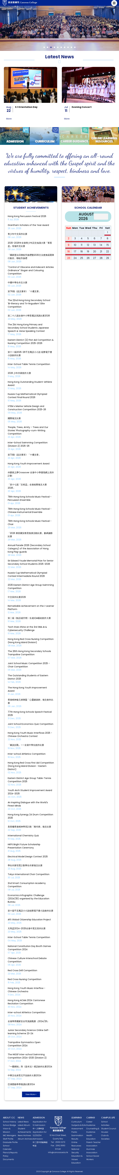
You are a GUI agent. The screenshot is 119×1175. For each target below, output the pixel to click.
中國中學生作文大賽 (17, 282)
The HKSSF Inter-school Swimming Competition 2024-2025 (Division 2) (27, 1056)
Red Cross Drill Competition (22, 970)
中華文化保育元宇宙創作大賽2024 (24, 1075)
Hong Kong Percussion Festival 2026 (27, 216)
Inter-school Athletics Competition (27, 753)
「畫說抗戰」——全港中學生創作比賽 (26, 745)
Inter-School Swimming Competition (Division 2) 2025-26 (28, 444)
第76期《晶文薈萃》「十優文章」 (24, 291)
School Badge (9, 1125)
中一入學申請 (38, 1128)
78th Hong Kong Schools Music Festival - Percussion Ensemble (29, 498)
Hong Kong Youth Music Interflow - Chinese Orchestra (26, 990)
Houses (104, 1132)
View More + (31, 1094)
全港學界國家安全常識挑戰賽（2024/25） (28, 1021)
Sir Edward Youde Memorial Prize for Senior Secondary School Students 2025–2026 (30, 562)
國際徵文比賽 (14, 418)
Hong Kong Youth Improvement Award (28, 463)
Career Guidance (74, 141)
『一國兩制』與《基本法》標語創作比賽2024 (30, 1066)
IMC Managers (9, 1135)
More (9, 118)
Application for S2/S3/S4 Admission (39, 1135)
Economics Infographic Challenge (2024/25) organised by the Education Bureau (28, 898)
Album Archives (25, 1139)
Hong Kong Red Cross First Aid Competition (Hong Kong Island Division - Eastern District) (31, 766)
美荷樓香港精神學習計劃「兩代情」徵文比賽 (29, 826)
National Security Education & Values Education (76, 1156)
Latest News (23, 1121)
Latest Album (24, 1125)
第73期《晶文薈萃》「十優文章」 (24, 454)
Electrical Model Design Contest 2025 (28, 856)
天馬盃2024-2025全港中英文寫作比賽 (27, 928)
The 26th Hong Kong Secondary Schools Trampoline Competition (29, 653)
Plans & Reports (10, 1152)
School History (9, 1121)
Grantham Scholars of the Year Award (28, 225)
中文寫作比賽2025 (17, 597)
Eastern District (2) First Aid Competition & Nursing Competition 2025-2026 (31, 341)
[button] (44, 47)
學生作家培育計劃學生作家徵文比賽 (25, 865)
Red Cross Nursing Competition (24, 979)
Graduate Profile (10, 1142)
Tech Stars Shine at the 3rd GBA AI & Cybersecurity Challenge (27, 628)
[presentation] (4, 96)
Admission (15, 141)
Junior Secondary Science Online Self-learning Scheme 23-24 (28, 1032)
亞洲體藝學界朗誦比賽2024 (21, 1084)
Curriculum (44, 141)
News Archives (24, 1135)
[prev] (97, 217)
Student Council (108, 1128)
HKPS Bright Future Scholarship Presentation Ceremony (24, 846)
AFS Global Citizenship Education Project (29, 919)
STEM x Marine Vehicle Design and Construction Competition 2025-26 (27, 408)
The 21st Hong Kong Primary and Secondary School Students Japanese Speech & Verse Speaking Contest (28, 328)
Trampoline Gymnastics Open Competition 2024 (24, 1044)
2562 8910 (60, 1145)
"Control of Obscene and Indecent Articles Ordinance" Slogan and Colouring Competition (31, 270)
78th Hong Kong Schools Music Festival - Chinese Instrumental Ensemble (29, 510)
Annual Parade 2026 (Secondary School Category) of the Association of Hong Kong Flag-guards (29, 548)
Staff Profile (8, 1139)
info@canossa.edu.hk (58, 1152)
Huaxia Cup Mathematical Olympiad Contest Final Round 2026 (27, 395)
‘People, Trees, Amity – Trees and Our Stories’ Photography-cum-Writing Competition (28, 430)
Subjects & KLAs (78, 1125)
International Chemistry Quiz (23, 835)
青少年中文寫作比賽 (17, 234)
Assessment (77, 1128)
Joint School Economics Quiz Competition (30, 724)
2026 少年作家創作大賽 (19, 373)
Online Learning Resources (104, 140)
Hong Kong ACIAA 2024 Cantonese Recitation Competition (26, 1002)
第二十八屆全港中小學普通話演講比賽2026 (29, 315)
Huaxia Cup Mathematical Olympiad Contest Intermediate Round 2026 (27, 574)
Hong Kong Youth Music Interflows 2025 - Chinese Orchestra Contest (30, 734)
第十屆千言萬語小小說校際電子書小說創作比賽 (30, 910)
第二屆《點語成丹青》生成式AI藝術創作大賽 (29, 618)
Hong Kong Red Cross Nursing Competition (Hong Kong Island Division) (31, 641)
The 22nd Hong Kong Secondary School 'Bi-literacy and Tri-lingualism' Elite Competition (29, 303)
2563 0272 (60, 1142)
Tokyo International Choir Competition (28, 874)
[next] (104, 217)
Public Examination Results (77, 1135)
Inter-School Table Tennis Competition (29, 364)
